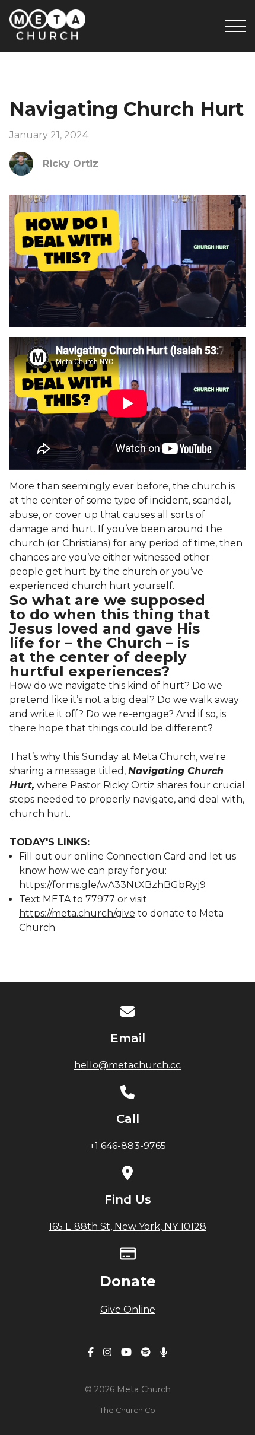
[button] (235, 26)
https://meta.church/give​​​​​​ (77, 913)
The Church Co (127, 1410)
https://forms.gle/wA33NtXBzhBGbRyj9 (112, 884)
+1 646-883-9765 (128, 1145)
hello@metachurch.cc (127, 1065)
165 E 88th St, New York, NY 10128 (127, 1226)
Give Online (127, 1309)
